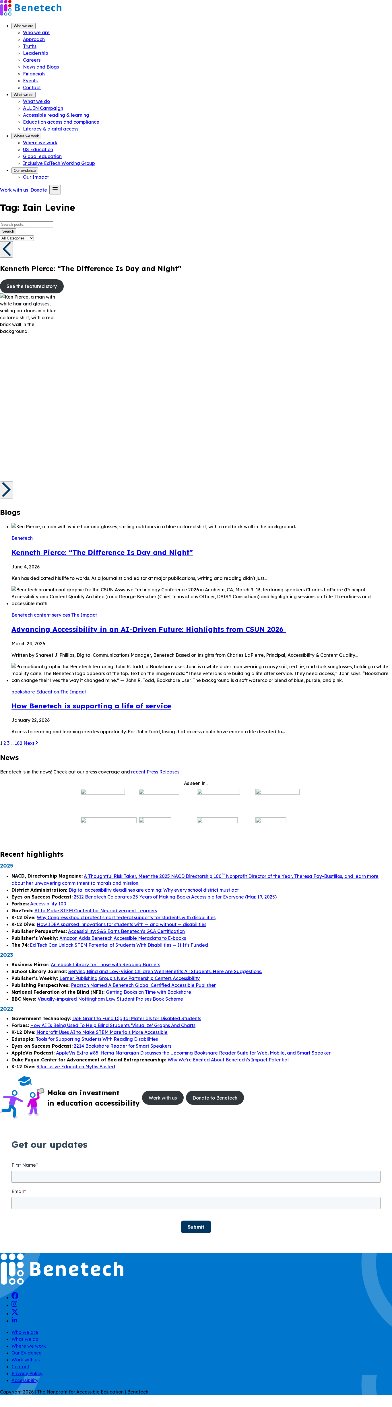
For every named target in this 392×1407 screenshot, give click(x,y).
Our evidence (25, 170)
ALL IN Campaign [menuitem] (43, 108)
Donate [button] (38, 190)
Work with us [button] (14, 190)
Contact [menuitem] (32, 87)
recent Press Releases (154, 772)
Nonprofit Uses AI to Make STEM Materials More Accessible (102, 1032)
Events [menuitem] (30, 80)
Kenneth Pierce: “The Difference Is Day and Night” (102, 552)
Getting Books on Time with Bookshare (148, 992)
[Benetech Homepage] (62, 1284)
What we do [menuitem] (36, 101)
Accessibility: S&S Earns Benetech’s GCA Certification (126, 931)
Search (8, 231)
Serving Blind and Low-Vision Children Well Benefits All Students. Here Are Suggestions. (165, 971)
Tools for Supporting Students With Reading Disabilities (97, 1039)
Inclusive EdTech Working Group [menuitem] (59, 163)
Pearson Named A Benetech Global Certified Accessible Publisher (143, 985)
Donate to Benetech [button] (215, 1098)
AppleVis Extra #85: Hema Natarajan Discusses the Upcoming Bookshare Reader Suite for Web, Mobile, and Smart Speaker (193, 1053)
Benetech (22, 538)
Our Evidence (26, 1353)
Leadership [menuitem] (35, 53)
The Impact (84, 615)
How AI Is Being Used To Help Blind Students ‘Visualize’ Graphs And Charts (112, 1025)
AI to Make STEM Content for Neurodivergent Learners (95, 910)
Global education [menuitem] (42, 156)
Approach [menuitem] (34, 39)
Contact (20, 1366)
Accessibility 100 (48, 904)
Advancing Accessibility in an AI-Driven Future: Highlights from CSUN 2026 (148, 629)
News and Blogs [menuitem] (41, 67)
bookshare (23, 692)
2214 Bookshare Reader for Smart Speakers (123, 1046)
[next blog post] (6, 490)
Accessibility (24, 1380)
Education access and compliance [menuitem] (61, 122)
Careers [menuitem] (31, 60)
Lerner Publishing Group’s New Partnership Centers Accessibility (129, 978)
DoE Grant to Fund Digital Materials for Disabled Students (136, 1018)
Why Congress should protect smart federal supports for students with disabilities (126, 917)
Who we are (23, 26)
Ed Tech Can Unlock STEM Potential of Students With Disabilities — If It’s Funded (119, 945)
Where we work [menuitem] (40, 142)
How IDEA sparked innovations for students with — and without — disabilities (121, 924)
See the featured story (32, 286)
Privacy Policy (26, 1373)
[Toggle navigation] (55, 189)
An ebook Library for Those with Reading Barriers (105, 964)
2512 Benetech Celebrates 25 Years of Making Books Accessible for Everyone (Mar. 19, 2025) (175, 897)
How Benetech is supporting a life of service (91, 705)
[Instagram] (14, 1305)
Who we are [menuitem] (36, 32)
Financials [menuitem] (34, 74)
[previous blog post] (6, 249)
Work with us (25, 1360)
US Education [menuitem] (38, 149)
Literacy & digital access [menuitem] (50, 129)
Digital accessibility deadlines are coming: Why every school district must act (154, 890)
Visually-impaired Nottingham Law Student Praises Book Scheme (110, 999)
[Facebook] (15, 1297)
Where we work (26, 136)
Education (47, 692)
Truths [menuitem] (29, 46)
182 (18, 743)
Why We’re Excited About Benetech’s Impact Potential (228, 1060)
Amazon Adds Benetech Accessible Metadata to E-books (122, 938)
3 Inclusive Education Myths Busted (76, 1066)
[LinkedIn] (14, 1321)
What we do (23, 95)
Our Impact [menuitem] (36, 177)
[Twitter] (14, 1313)
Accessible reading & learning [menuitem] (56, 115)
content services (52, 615)
